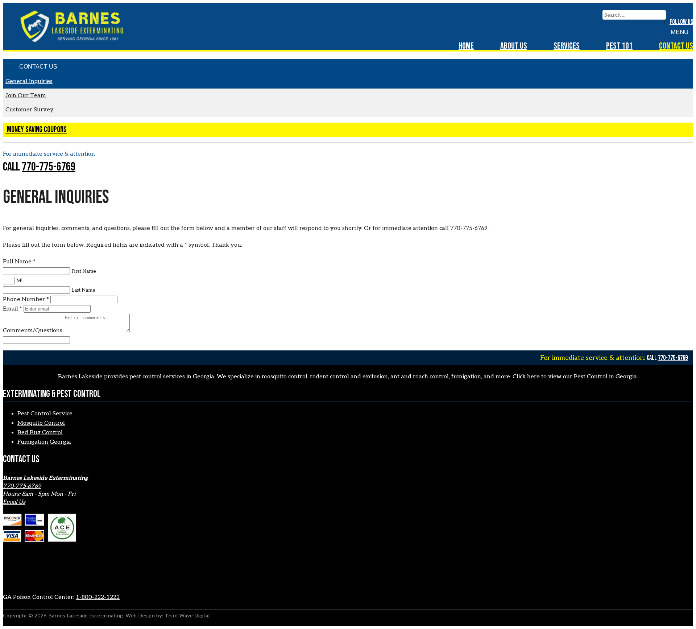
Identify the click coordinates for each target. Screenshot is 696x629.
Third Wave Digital (187, 616)
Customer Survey (29, 109)
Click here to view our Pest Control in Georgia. (575, 376)
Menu (679, 32)
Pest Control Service (44, 413)
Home (466, 46)
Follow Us (681, 22)
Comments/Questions (33, 330)
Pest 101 (619, 46)
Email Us (14, 502)
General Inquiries (29, 81)
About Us (513, 46)
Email (12, 308)
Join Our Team (25, 95)
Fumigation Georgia (44, 442)
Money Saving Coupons (36, 130)
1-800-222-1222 (98, 597)
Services (567, 46)
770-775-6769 (48, 167)
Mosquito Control (41, 423)
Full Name (19, 261)
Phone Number (26, 299)
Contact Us (676, 46)
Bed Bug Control (40, 432)
